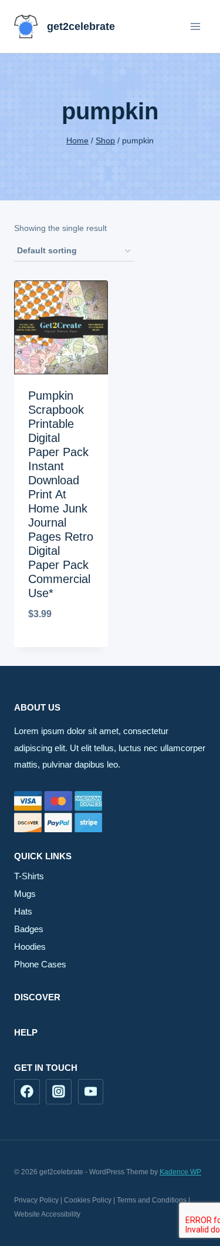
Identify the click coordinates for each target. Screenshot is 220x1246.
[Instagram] (59, 1092)
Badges (28, 929)
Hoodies (30, 947)
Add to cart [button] (61, 644)
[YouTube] (91, 1092)
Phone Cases (40, 964)
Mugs (25, 894)
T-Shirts (29, 876)
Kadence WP (180, 1172)
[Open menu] (195, 26)
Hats (23, 911)
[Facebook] (27, 1092)
